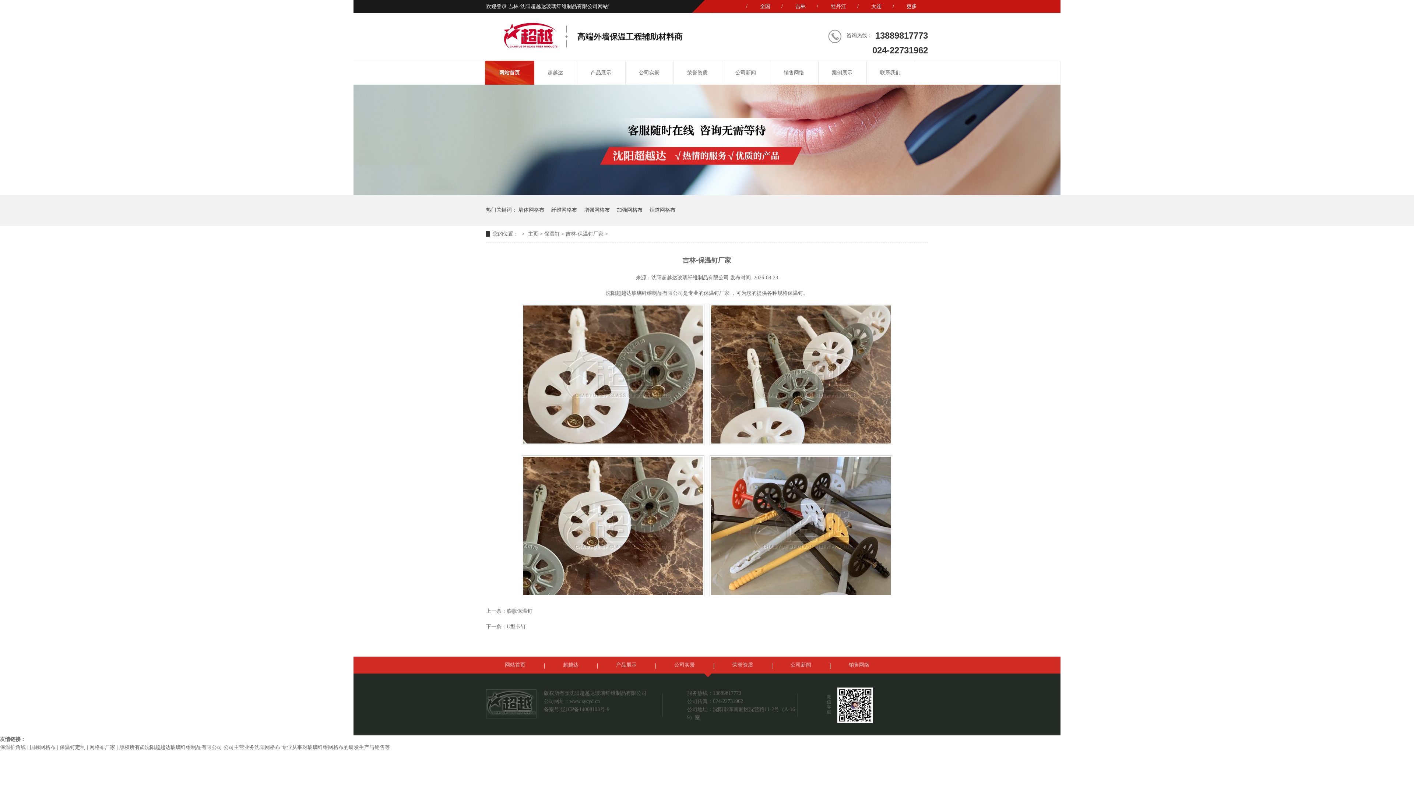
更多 (912, 6)
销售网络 (794, 72)
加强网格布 (630, 210)
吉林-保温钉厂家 (585, 234)
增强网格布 (597, 210)
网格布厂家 (102, 747)
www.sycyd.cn (585, 701)
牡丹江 (838, 6)
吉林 (800, 6)
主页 (533, 234)
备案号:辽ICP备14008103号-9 (576, 709)
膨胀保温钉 (519, 611)
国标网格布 (43, 747)
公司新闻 (745, 72)
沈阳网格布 (267, 747)
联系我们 (890, 72)
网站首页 (509, 72)
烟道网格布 (662, 210)
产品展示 (601, 72)
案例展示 (842, 72)
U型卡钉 (516, 626)
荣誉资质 (697, 72)
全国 (765, 6)
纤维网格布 (564, 210)
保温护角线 (13, 747)
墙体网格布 (531, 210)
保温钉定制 (72, 747)
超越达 (555, 72)
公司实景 (649, 72)
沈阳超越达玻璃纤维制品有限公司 (690, 277)
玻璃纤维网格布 (325, 747)
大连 (876, 6)
